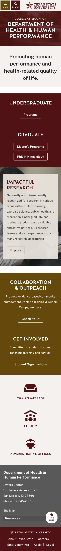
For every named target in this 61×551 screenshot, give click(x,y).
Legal (50, 544)
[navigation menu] (5, 5)
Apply (38, 544)
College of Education (30, 18)
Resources (12, 518)
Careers (43, 539)
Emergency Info (18, 544)
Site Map (9, 510)
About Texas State (20, 539)
